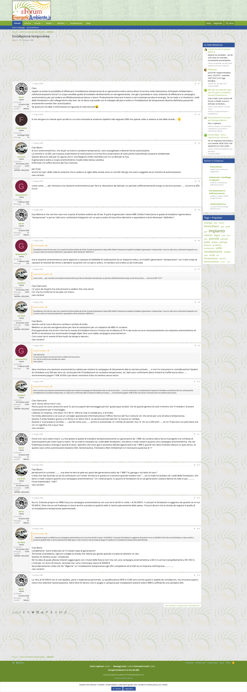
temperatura (211, 258)
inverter (208, 235)
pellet (207, 242)
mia (223, 235)
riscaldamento (213, 251)
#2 (199, 114)
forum (221, 223)
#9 (199, 346)
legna (217, 235)
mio (228, 235)
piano (215, 242)
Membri (60, 23)
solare (227, 251)
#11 (198, 434)
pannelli (214, 238)
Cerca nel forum (33, 27)
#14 (198, 529)
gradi (227, 226)
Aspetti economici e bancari (218, 66)
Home (228, 663)
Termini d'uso (200, 663)
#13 (198, 498)
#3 (199, 143)
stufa (212, 255)
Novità (37, 23)
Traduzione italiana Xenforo (123, 678)
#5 (199, 210)
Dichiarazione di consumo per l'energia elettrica (219, 118)
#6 (199, 241)
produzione (209, 248)
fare (215, 223)
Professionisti (76, 23)
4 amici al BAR (213, 86)
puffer (219, 248)
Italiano (21, 663)
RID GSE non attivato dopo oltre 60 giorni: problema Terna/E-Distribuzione (219, 92)
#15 (198, 575)
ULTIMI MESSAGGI (213, 44)
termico (222, 258)
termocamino (211, 261)
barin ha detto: (39, 245)
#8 (199, 302)
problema (217, 245)
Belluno (26, 109)
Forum (17, 23)
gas (222, 226)
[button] (42, 23)
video (228, 262)
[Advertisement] (89, 61)
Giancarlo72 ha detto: (41, 274)
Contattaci (189, 663)
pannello (224, 239)
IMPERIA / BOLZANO (21, 170)
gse (205, 231)
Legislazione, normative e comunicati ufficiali (217, 129)
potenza (207, 245)
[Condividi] (195, 83)
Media (49, 23)
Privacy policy (213, 663)
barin (16, 40)
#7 (199, 269)
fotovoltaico (211, 226)
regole (222, 262)
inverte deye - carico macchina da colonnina (218, 136)
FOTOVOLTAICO (214, 154)
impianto (217, 230)
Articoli (27, 23)
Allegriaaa (212, 69)
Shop (88, 23)
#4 (199, 181)
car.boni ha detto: (40, 351)
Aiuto (222, 663)
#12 (198, 465)
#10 (198, 381)
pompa (223, 242)
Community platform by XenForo (123, 675)
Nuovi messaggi (18, 27)
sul (217, 255)
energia (208, 222)
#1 (199, 84)
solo (206, 255)
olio (205, 239)
